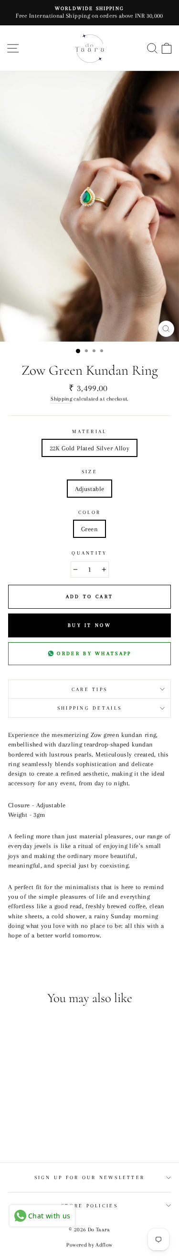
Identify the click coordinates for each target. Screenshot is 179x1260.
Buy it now (89, 625)
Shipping (61, 398)
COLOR (89, 512)
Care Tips (89, 689)
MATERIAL (89, 431)
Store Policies (89, 1205)
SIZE (89, 471)
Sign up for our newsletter (89, 1177)
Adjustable (90, 488)
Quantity (89, 553)
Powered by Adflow (89, 1245)
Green (89, 529)
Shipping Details (89, 708)
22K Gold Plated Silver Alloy (89, 448)
